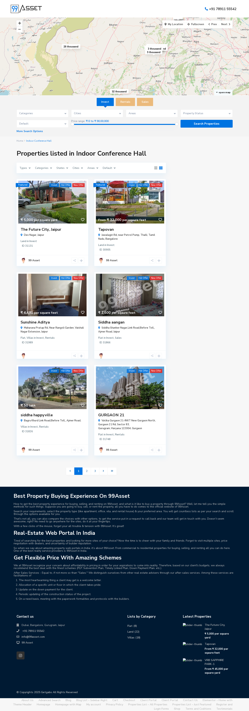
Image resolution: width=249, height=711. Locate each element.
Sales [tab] (145, 102)
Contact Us (190, 700)
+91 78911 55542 (222, 9)
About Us (27, 700)
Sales (118, 338)
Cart (115, 700)
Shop (177, 709)
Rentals (50, 338)
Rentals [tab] (125, 102)
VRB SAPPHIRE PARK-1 (214, 662)
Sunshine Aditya (35, 322)
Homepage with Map (68, 704)
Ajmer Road (105, 331)
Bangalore (111, 239)
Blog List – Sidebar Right (91, 700)
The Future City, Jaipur (41, 229)
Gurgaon (137, 428)
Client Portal (148, 700)
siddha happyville (37, 415)
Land (23, 241)
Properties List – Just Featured (191, 704)
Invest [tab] (105, 102)
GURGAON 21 (111, 415)
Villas (30, 338)
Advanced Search (49, 700)
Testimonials (224, 709)
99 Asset (34, 260)
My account (93, 704)
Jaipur (41, 235)
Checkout (129, 700)
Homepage (43, 704)
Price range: (78, 121)
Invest (33, 241)
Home (20, 140)
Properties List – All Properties (147, 704)
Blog (68, 700)
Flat (23, 338)
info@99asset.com (33, 637)
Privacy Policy (114, 704)
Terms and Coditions (198, 709)
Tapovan (106, 229)
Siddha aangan (111, 322)
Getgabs (46, 692)
